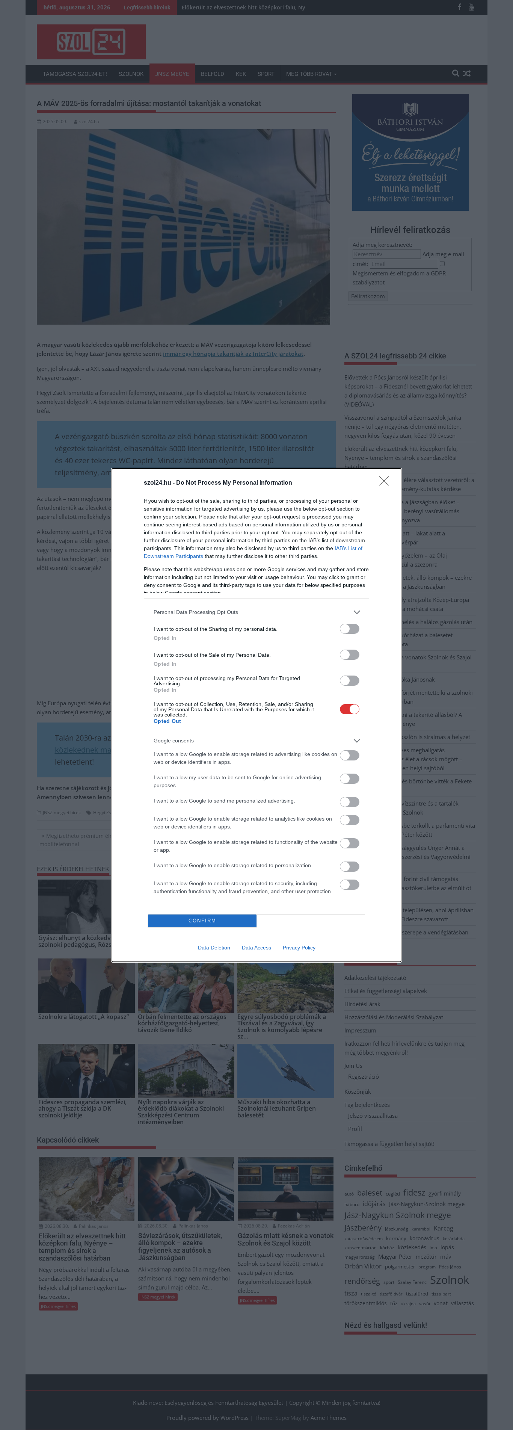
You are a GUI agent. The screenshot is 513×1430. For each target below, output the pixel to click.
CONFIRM (202, 921)
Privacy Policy (299, 948)
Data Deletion (214, 948)
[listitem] (256, 612)
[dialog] (256, 715)
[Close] (386, 483)
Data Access (256, 948)
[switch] (349, 629)
